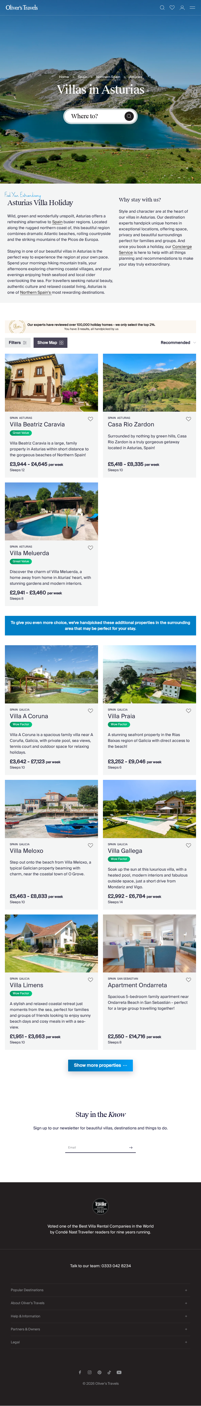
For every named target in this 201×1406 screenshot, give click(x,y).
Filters (15, 342)
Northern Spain (108, 77)
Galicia (24, 709)
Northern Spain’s (36, 292)
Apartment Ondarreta (137, 985)
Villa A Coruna (29, 716)
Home (64, 77)
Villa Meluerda (29, 553)
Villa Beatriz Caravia (37, 425)
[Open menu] (192, 7)
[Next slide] (94, 383)
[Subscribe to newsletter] (131, 1145)
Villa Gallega (125, 851)
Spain (82, 77)
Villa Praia (121, 716)
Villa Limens (26, 985)
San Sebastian (127, 978)
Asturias (135, 77)
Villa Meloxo (26, 851)
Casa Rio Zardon (131, 425)
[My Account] (182, 8)
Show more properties (97, 1065)
